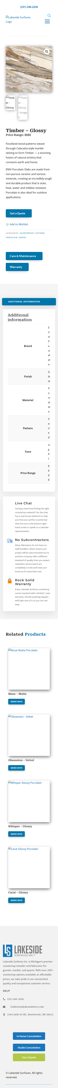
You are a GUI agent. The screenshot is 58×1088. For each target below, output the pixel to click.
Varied (22, 237)
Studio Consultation (29, 1047)
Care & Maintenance (23, 256)
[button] (17, 224)
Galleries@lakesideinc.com (27, 1006)
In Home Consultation (29, 1036)
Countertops (26, 233)
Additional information (24, 301)
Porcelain (11, 237)
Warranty (16, 267)
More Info (16, 701)
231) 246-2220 (15, 999)
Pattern (39, 233)
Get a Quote (17, 213)
